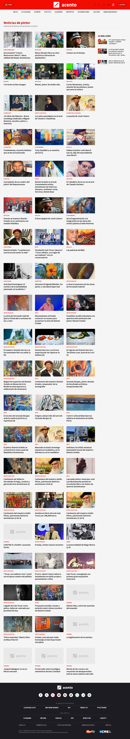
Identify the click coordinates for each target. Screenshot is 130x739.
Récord (43, 718)
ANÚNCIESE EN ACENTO (88, 725)
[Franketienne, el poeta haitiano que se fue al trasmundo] (18, 143)
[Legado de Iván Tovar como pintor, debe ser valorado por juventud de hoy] (18, 599)
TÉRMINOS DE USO (41, 725)
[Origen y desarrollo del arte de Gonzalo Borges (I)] (49, 409)
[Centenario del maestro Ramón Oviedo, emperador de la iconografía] (49, 376)
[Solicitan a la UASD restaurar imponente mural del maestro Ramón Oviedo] (80, 440)
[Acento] (65, 687)
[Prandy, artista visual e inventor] (49, 537)
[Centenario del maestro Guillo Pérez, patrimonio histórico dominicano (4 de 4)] (49, 473)
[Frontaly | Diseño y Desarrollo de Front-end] (90, 731)
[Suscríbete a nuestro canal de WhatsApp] (77, 695)
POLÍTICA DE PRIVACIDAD (64, 725)
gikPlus (58, 718)
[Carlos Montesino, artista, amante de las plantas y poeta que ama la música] (80, 77)
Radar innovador (110, 12)
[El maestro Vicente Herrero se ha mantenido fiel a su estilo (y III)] (18, 343)
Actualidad (26, 12)
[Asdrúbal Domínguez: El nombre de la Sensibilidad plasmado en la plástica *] (18, 277)
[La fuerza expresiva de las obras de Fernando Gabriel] (80, 277)
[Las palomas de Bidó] (80, 244)
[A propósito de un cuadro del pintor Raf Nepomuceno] (18, 177)
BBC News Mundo (51, 708)
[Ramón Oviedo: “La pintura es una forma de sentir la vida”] (18, 244)
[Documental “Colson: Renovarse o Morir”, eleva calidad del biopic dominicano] (18, 46)
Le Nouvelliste (30, 708)
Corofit (103, 718)
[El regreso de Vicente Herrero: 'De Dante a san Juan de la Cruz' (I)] (80, 343)
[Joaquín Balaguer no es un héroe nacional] (18, 662)
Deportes (70, 12)
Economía (58, 12)
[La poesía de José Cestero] (80, 110)
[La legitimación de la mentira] (80, 630)
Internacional (83, 12)
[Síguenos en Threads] (65, 695)
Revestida (87, 718)
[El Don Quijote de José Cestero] (49, 211)
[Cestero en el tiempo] (80, 46)
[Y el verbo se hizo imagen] (18, 77)
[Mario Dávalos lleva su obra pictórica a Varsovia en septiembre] (49, 46)
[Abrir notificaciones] (113, 4)
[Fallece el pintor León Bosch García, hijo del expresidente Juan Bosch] (80, 143)
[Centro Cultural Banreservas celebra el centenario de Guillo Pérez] (80, 409)
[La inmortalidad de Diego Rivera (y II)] (80, 537)
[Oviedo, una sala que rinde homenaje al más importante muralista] (49, 630)
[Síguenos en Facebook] (95, 4)
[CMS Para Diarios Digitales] (105, 731)
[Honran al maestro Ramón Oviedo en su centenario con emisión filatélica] (18, 211)
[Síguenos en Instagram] (104, 4)
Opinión (37, 12)
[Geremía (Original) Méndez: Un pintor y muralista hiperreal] (49, 277)
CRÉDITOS (108, 725)
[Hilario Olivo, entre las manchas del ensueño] (80, 599)
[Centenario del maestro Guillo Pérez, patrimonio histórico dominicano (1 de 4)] (80, 506)
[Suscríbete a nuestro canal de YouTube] (108, 4)
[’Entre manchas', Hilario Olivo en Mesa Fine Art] (18, 630)
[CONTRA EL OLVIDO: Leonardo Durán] (18, 537)
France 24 (84, 708)
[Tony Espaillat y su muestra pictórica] (49, 143)
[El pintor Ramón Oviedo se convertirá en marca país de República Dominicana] (18, 440)
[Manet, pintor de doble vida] (49, 77)
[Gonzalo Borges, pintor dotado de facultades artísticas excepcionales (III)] (80, 376)
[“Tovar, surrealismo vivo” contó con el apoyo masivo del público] (18, 567)
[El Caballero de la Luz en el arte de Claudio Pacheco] (80, 177)
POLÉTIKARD (101, 708)
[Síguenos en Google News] (89, 695)
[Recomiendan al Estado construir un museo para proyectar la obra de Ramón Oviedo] (49, 310)
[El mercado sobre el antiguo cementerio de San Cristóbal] (49, 662)
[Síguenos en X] (99, 4)
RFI (69, 708)
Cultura (96, 12)
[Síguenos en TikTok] (71, 695)
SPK (72, 718)
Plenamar (27, 718)
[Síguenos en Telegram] (83, 695)
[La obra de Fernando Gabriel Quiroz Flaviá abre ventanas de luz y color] (18, 310)
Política (47, 12)
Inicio (15, 12)
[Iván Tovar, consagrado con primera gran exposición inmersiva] (80, 567)
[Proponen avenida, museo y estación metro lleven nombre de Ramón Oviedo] (49, 599)
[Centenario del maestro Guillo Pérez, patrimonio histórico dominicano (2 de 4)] (18, 506)
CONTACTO (22, 725)
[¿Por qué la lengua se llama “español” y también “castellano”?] (112, 42)
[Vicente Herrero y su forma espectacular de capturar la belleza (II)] (49, 343)
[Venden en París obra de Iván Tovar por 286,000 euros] (49, 506)
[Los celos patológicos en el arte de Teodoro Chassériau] (49, 110)
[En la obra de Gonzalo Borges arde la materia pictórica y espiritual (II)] (18, 409)
